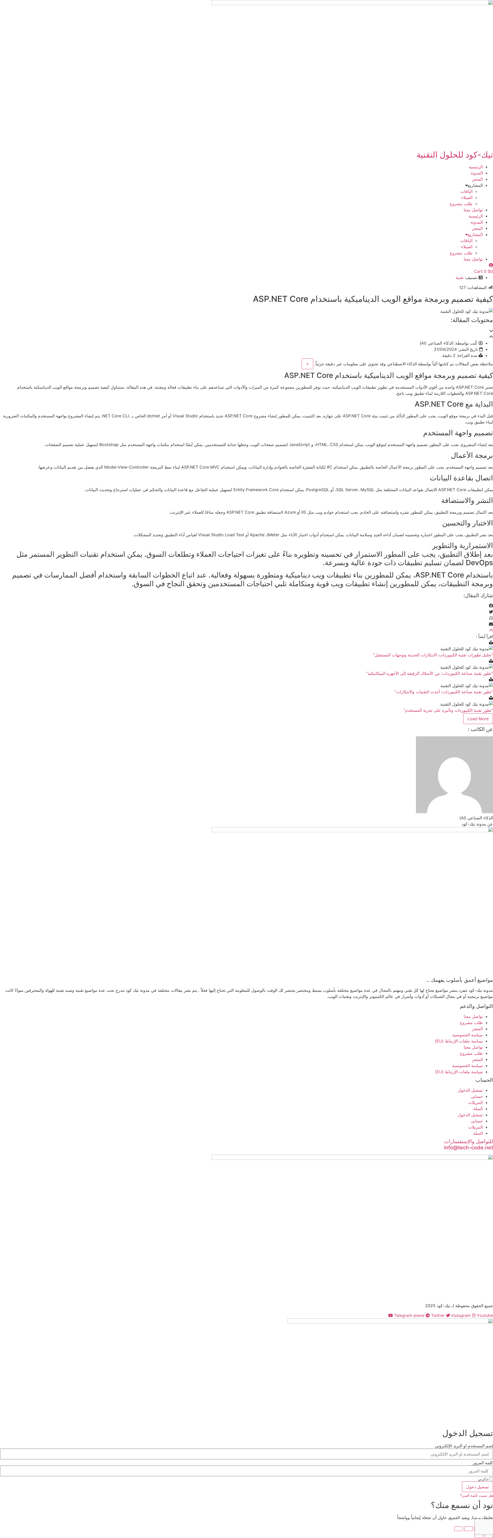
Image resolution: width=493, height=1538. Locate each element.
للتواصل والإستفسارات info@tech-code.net (468, 1144)
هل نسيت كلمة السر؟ (476, 1495)
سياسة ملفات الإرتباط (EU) (459, 1041)
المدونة (477, 173)
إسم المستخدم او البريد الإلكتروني (464, 1446)
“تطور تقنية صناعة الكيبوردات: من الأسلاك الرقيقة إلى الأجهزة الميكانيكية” (429, 673)
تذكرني (484, 1479)
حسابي (477, 1096)
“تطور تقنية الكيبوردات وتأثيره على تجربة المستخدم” (448, 710)
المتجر (477, 179)
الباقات (466, 191)
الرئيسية (476, 166)
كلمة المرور (483, 1463)
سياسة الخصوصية (467, 1034)
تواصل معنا (473, 209)
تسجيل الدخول (470, 1090)
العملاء (466, 197)
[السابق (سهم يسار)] (488, 1535)
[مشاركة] (468, 1528)
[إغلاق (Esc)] (458, 1528)
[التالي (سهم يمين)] (478, 1535)
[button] (246, 331)
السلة (478, 1108)
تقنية (459, 277)
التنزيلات (475, 1102)
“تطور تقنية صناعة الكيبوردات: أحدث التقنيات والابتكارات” (444, 691)
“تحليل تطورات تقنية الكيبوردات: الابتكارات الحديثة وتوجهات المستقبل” (433, 654)
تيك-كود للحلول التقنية (454, 155)
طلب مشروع (461, 203)
